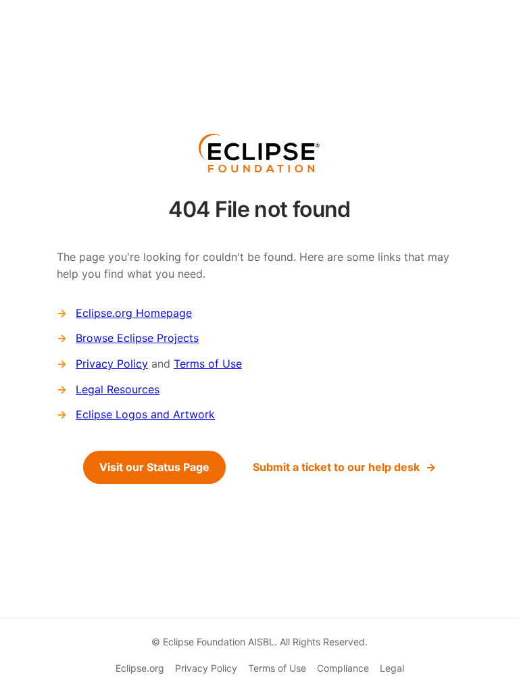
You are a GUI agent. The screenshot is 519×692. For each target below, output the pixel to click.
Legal (392, 668)
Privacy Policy (112, 363)
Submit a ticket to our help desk (336, 467)
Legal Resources (117, 389)
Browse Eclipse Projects (137, 338)
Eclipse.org (140, 668)
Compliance (343, 668)
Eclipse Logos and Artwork (145, 414)
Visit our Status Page (154, 467)
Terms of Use (208, 363)
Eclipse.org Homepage (134, 313)
